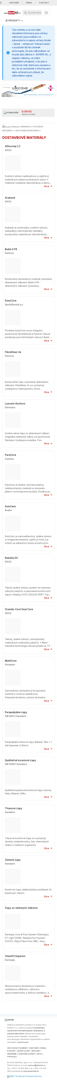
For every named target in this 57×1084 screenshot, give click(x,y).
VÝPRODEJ (12, 1057)
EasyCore (10, 300)
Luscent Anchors (15, 403)
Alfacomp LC (12, 146)
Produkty (14, 20)
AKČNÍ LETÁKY (23, 1051)
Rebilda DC (11, 557)
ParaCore (10, 454)
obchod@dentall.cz (37, 1065)
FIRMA (43, 1048)
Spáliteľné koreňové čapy (20, 760)
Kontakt (44, 2)
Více (46, 186)
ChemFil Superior (15, 956)
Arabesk (10, 197)
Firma (29, 2)
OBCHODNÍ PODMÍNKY (17, 1048)
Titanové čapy (13, 808)
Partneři (14, 2)
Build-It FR (11, 249)
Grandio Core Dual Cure (19, 609)
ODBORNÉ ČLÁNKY (26, 1054)
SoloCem (10, 506)
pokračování (22, 1042)
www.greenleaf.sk (31, 1071)
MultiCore (11, 660)
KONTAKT (11, 1051)
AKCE (39, 1054)
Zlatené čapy (13, 859)
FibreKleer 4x (13, 352)
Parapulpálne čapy (16, 712)
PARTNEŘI (33, 1048)
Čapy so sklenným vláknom (21, 907)
